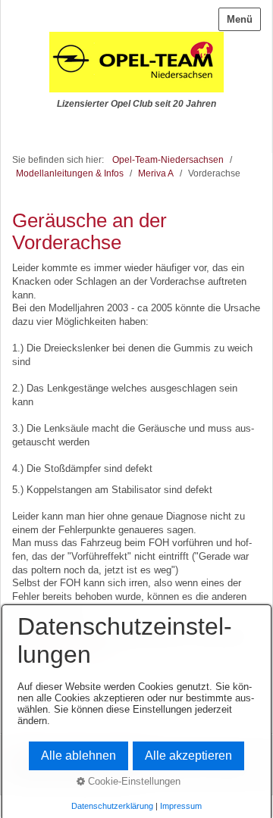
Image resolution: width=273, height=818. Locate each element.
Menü (240, 19)
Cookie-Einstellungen (132, 781)
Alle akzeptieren (188, 755)
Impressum (181, 805)
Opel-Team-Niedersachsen (168, 159)
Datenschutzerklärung (112, 805)
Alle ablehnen (78, 755)
